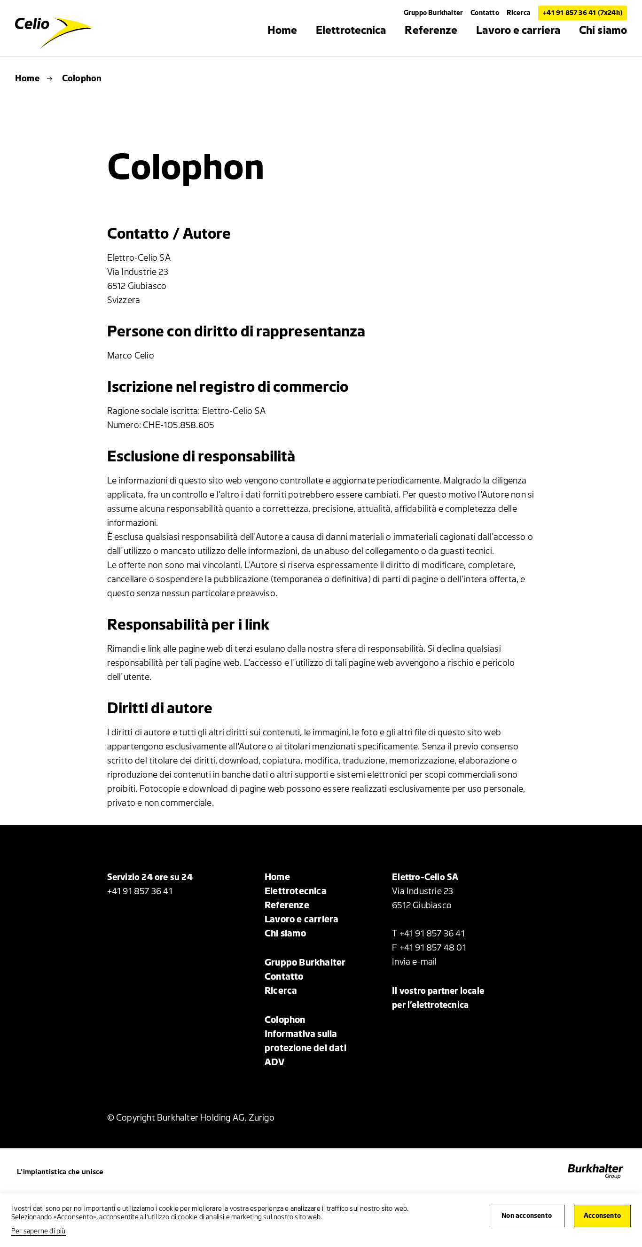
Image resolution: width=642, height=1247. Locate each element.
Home (27, 78)
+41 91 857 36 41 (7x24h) (582, 12)
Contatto (484, 12)
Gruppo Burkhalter (433, 12)
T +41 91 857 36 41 (428, 933)
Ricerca (519, 12)
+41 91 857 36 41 (139, 891)
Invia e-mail (414, 961)
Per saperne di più (38, 1231)
